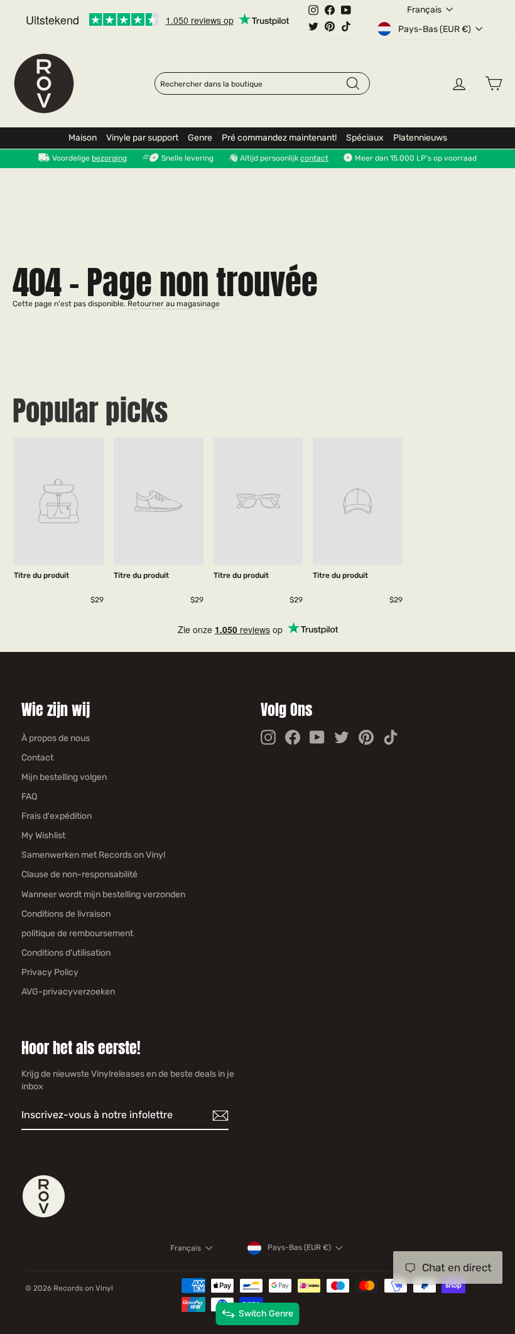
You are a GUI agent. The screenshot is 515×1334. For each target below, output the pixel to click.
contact (314, 158)
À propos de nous (55, 738)
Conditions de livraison (66, 914)
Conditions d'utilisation (66, 952)
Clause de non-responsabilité (79, 874)
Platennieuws (420, 137)
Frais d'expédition (56, 816)
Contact (37, 757)
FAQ (29, 796)
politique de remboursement (77, 933)
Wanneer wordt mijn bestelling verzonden (103, 894)
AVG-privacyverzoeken (68, 991)
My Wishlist (43, 835)
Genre (200, 137)
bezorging (109, 158)
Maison (82, 137)
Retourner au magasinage (173, 303)
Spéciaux (365, 137)
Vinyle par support (142, 137)
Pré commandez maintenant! (279, 137)
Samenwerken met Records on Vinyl (93, 855)
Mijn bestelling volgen (64, 777)
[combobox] (252, 84)
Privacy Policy (50, 972)
